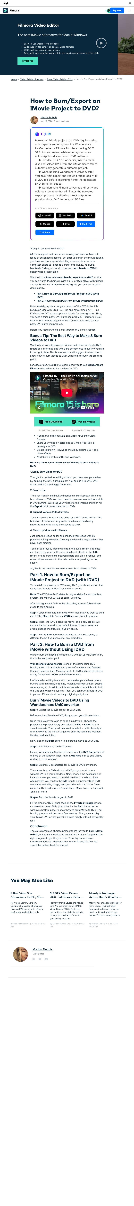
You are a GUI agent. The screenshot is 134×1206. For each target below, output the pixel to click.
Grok (67, 224)
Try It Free (28, 60)
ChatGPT (46, 215)
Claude (46, 224)
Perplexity (67, 215)
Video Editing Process (31, 79)
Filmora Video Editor (38, 25)
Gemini (88, 215)
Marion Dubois (49, 117)
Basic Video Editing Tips (60, 79)
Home (14, 79)
